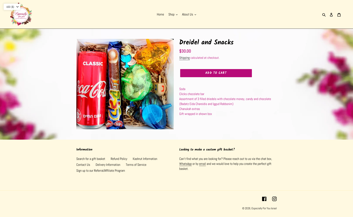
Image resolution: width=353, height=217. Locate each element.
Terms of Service (136, 164)
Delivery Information (108, 164)
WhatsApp (185, 164)
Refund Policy (119, 159)
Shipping (184, 58)
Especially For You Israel (264, 208)
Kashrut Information (145, 159)
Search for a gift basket (90, 159)
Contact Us (83, 164)
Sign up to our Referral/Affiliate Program (100, 170)
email (202, 164)
